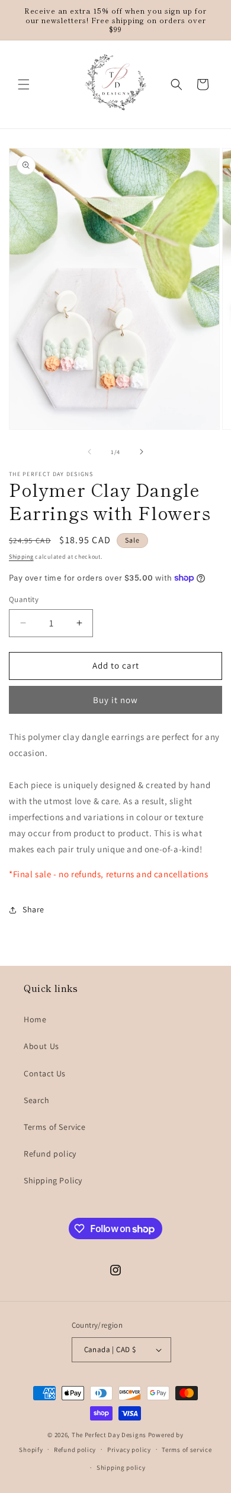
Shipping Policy (53, 1180)
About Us (41, 1046)
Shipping (21, 556)
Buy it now (115, 699)
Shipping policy (121, 1467)
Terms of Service (55, 1127)
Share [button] (33, 909)
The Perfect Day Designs (109, 1435)
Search (37, 1100)
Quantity (23, 599)
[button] (24, 84)
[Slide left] (89, 452)
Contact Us (45, 1073)
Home (35, 1019)
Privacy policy (129, 1449)
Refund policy (50, 1153)
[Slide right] (142, 452)
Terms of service (186, 1449)
